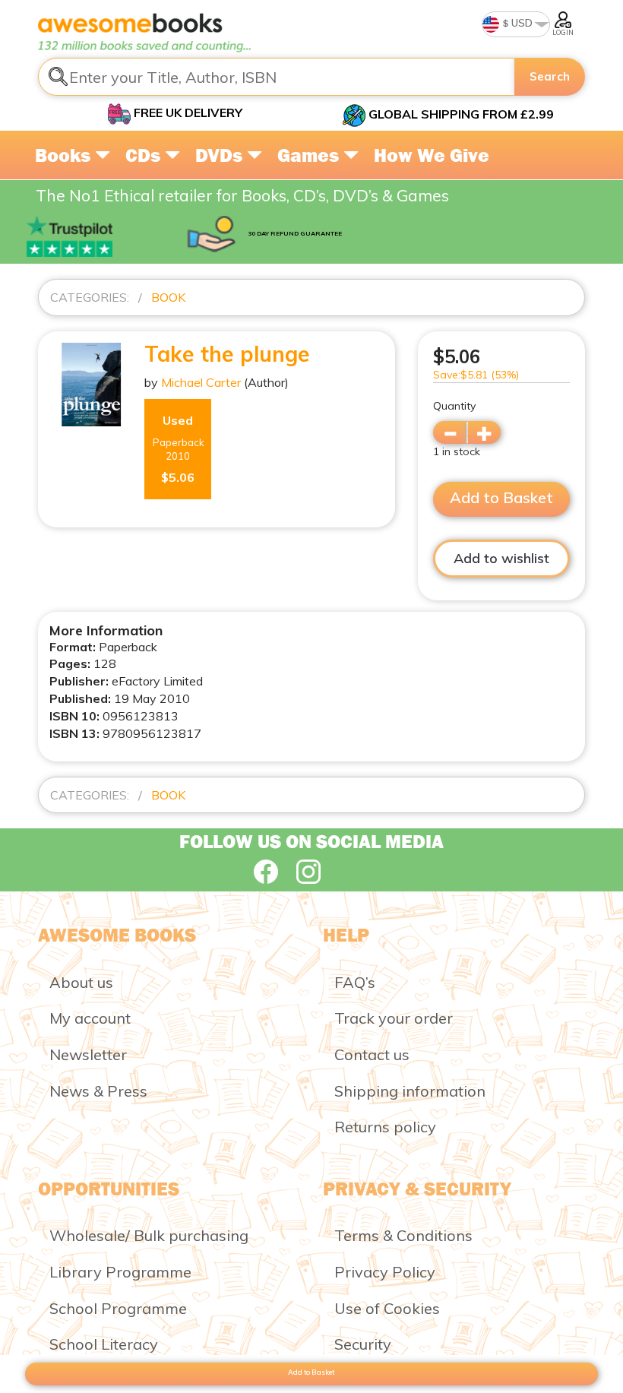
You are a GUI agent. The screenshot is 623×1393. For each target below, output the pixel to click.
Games (310, 155)
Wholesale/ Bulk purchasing (148, 1235)
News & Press (98, 1090)
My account (90, 1017)
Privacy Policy (384, 1271)
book (168, 297)
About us (81, 982)
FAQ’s (354, 982)
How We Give (431, 155)
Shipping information (409, 1090)
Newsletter (88, 1054)
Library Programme (120, 1271)
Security (362, 1343)
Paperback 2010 (178, 449)
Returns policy (385, 1126)
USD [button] (521, 23)
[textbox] (276, 77)
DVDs (221, 155)
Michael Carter (201, 382)
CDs (145, 155)
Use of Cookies (387, 1308)
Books (65, 155)
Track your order (393, 1017)
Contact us (372, 1054)
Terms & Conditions (403, 1235)
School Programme (118, 1308)
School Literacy (103, 1343)
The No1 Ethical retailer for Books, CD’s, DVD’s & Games (242, 195)
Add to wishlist (501, 558)
